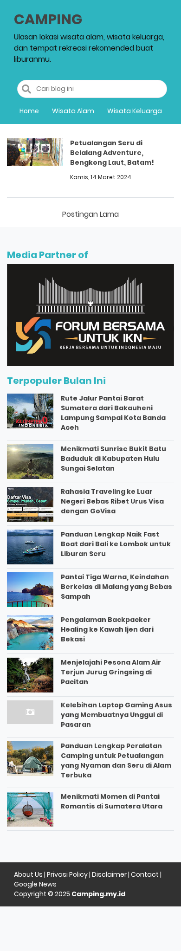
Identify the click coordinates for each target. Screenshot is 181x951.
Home (29, 111)
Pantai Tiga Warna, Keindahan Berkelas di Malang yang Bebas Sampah (116, 586)
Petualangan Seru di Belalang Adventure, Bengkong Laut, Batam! (112, 152)
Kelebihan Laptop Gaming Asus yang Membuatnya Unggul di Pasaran (116, 714)
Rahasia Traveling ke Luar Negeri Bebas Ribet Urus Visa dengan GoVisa (112, 501)
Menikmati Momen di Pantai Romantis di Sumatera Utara (111, 801)
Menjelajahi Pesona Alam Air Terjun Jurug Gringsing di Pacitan (111, 672)
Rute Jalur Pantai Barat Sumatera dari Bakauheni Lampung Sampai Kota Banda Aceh (113, 413)
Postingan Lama (90, 214)
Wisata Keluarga (134, 111)
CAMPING (48, 19)
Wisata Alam (73, 111)
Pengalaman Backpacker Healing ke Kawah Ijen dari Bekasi (107, 629)
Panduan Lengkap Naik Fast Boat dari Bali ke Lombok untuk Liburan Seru (116, 544)
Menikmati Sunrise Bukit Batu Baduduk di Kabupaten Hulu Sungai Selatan (113, 458)
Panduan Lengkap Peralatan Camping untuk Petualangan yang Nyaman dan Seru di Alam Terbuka (116, 760)
